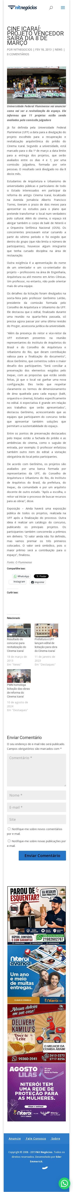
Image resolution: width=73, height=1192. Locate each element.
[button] (64, 1183)
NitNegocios (22, 49)
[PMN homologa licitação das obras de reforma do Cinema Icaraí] (19, 676)
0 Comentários (18, 54)
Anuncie (15, 1138)
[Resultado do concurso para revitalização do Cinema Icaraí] (19, 630)
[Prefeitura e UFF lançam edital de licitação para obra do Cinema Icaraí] (46, 630)
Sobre (55, 1138)
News (58, 49)
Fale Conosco (36, 1138)
